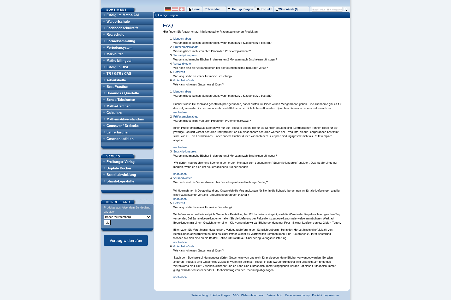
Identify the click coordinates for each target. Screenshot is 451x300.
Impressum (331, 295)
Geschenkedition (120, 139)
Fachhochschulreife (122, 28)
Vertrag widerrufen (126, 240)
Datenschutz (274, 295)
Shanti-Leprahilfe (120, 181)
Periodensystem (119, 48)
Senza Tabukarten (120, 100)
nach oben (180, 112)
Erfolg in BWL (117, 67)
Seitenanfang (199, 295)
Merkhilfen (114, 54)
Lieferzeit (179, 72)
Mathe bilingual (119, 61)
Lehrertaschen (117, 132)
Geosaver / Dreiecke (122, 126)
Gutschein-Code (183, 80)
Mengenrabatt (182, 38)
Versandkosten (182, 63)
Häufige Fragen (168, 15)
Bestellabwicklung (121, 175)
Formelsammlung (120, 41)
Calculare (114, 113)
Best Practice (117, 87)
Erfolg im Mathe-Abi (122, 15)
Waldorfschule (118, 21)
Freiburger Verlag (120, 162)
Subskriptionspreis (185, 55)
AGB (236, 295)
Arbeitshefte (116, 80)
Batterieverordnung (297, 295)
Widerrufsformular (252, 295)
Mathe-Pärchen (118, 106)
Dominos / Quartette (122, 93)
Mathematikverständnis (125, 119)
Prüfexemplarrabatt (185, 46)
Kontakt (317, 295)
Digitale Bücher (118, 168)
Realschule (115, 34)
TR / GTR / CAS (118, 74)
